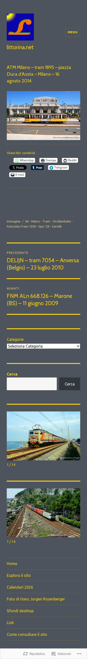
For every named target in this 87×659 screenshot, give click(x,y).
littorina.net (20, 47)
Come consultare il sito (27, 634)
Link (10, 622)
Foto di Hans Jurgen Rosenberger (36, 599)
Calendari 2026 (20, 587)
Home (12, 563)
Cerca (12, 374)
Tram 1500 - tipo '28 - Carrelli (41, 226)
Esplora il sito (19, 575)
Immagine (14, 221)
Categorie (15, 339)
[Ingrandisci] (74, 97)
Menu (73, 32)
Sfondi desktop (20, 611)
